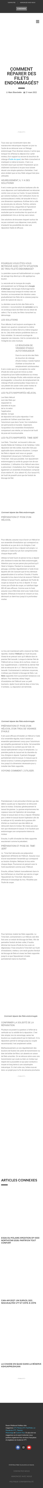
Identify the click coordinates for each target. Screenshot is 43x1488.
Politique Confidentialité (22, 1482)
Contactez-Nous (22, 1471)
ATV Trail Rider (27, 1428)
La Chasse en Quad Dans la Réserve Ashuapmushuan (21, 1365)
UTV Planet (18, 1428)
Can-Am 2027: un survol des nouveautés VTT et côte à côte (18, 1301)
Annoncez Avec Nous (27, 2)
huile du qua (14, 159)
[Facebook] (18, 1447)
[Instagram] (23, 1447)
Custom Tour (20, 1433)
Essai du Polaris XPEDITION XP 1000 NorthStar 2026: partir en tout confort (20, 1240)
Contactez (11, 2)
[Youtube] (29, 1447)
